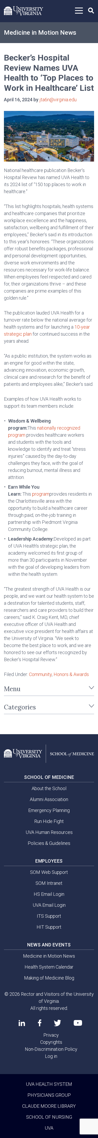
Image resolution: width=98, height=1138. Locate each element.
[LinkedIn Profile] (21, 1023)
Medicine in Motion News (40, 32)
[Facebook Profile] (39, 1023)
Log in (51, 1056)
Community (40, 674)
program (40, 494)
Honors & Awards (71, 674)
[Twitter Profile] (57, 1023)
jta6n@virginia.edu (58, 99)
